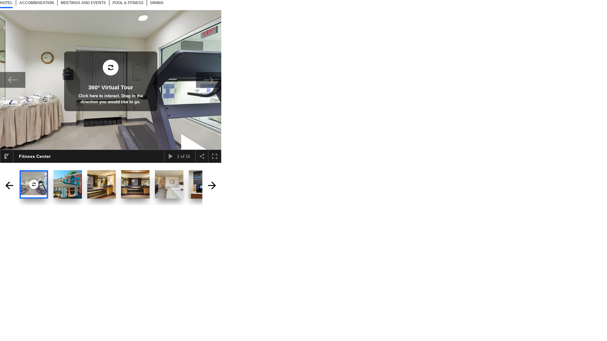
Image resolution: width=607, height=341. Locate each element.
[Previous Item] (12, 80)
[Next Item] (208, 80)
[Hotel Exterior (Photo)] (67, 184)
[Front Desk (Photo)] (135, 184)
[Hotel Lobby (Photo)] (101, 184)
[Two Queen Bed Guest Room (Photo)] (169, 184)
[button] (6, 156)
